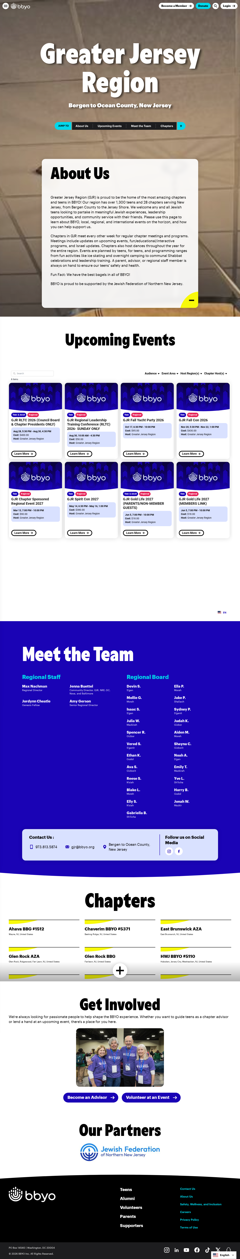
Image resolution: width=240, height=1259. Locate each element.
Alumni (127, 1198)
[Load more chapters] (120, 970)
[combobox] (223, 1255)
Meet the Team (141, 126)
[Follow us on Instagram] (169, 851)
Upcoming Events (110, 126)
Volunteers (131, 1207)
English (224, 1255)
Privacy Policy (189, 1219)
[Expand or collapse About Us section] (189, 300)
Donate (203, 5)
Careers (185, 1212)
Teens (126, 1189)
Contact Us (187, 1189)
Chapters (167, 126)
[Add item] (181, 126)
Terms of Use (189, 1227)
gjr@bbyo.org (83, 847)
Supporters (131, 1225)
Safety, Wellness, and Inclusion (201, 1204)
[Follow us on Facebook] (179, 851)
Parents (128, 1216)
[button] (5, 6)
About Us (82, 126)
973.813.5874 (46, 847)
